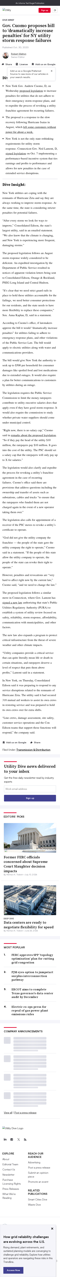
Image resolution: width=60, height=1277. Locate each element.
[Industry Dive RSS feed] (25, 1139)
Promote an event (38, 1181)
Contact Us (8, 1169)
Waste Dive (34, 1204)
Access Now (13, 1270)
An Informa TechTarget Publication (30, 3)
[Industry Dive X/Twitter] (18, 1139)
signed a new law (12, 602)
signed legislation (16, 153)
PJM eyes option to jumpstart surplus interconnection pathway (32, 976)
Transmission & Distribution (33, 749)
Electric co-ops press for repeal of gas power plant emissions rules (30, 1010)
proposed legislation (31, 91)
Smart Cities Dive (37, 1199)
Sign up (44, 10)
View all (8, 1112)
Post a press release (25, 1112)
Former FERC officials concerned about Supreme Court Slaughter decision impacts (26, 864)
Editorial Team (10, 1164)
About (5, 1159)
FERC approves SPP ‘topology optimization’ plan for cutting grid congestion (33, 958)
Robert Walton (18, 53)
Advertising (34, 1162)
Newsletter (8, 1174)
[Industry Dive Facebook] (11, 1139)
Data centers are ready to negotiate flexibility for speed (29, 924)
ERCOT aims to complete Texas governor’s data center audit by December (32, 993)
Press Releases (10, 1188)
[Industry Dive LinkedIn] (5, 1139)
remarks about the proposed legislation (33, 435)
